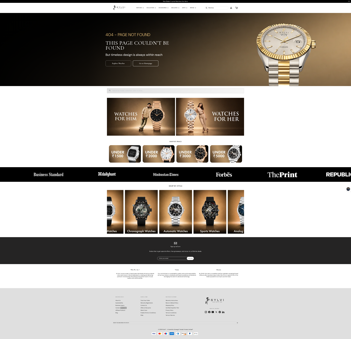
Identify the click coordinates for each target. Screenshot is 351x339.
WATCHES (139, 7)
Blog (117, 313)
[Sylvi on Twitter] (216, 312)
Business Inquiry (120, 305)
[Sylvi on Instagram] (206, 312)
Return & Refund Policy (172, 303)
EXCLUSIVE (174, 7)
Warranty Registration (147, 303)
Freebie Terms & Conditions (148, 313)
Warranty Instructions (172, 300)
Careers (121, 308)
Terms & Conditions (171, 313)
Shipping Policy (170, 305)
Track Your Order (145, 300)
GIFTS (184, 7)
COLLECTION (150, 7)
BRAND (192, 7)
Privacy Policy (169, 310)
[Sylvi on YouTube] (213, 312)
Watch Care (144, 310)
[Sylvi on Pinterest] (220, 312)
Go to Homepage (145, 63)
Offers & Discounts (146, 308)
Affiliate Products (120, 310)
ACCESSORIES (163, 7)
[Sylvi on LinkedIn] (223, 312)
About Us (118, 300)
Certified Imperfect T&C (172, 308)
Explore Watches (118, 63)
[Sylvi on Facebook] (209, 312)
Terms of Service (170, 315)
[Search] (110, 91)
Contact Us (144, 305)
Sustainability (119, 303)
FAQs (142, 315)
